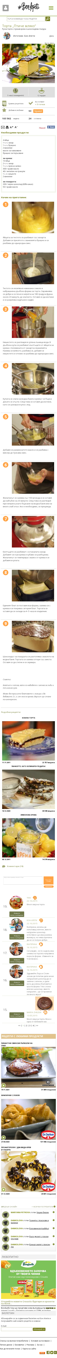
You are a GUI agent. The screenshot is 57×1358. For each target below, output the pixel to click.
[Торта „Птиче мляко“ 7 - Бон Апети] (33, 532)
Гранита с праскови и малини (30, 1221)
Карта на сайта (29, 1348)
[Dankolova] (5, 1223)
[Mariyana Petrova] (5, 1215)
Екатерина (32, 944)
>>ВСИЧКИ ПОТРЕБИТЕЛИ (42, 1207)
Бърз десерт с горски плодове (29, 1237)
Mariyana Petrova (20, 1212)
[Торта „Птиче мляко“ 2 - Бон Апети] (33, 268)
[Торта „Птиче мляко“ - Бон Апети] (33, 217)
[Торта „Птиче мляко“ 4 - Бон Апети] (33, 379)
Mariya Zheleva (34, 1012)
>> (37, 1026)
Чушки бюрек (42, 1212)
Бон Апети (29, 35)
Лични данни (6, 1344)
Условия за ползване (40, 1341)
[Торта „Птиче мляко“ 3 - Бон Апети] (33, 322)
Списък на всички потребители (14, 1341)
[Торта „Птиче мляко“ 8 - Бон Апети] (33, 585)
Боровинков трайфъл (39, 1228)
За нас (40, 1344)
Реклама (30, 1344)
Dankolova (17, 1220)
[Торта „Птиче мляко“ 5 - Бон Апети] (33, 429)
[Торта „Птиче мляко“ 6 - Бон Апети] (33, 478)
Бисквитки (19, 1344)
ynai (29, 898)
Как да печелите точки (10, 1348)
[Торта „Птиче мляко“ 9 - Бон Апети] (33, 636)
